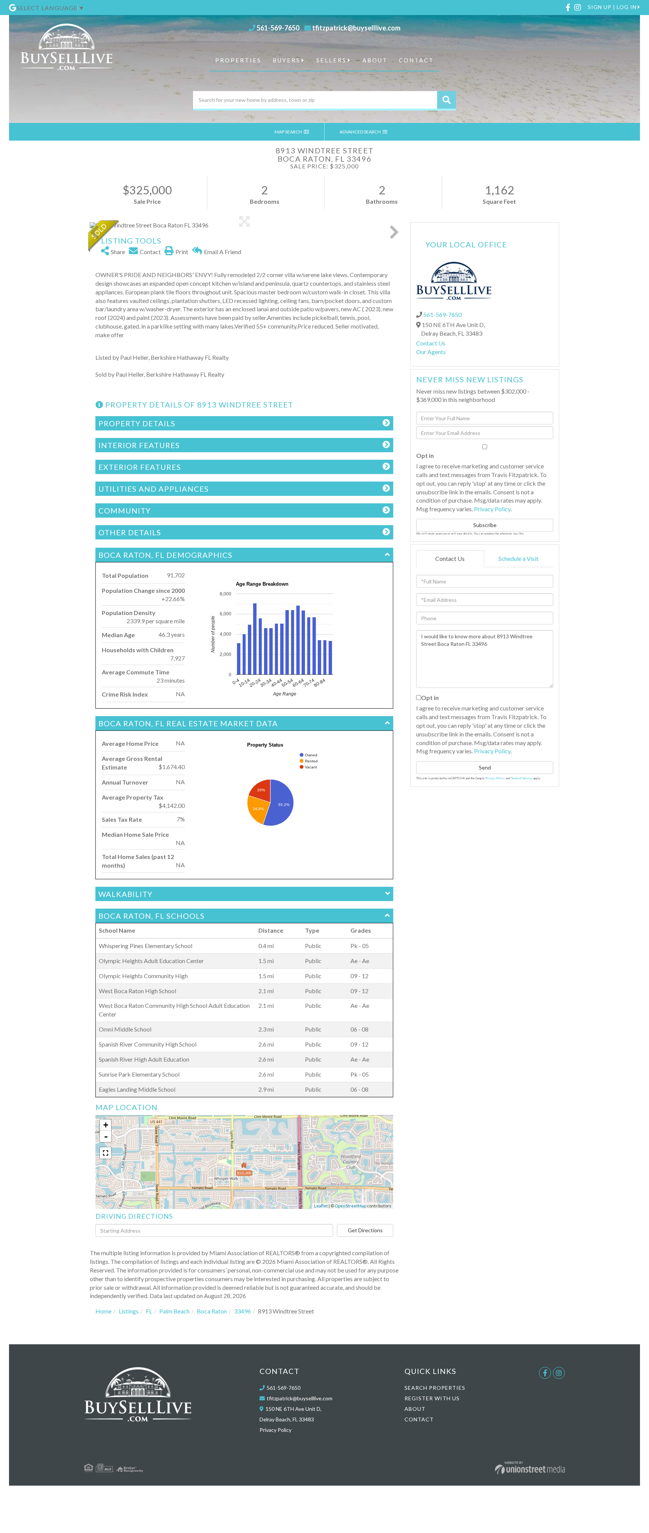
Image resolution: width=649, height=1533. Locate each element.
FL (149, 1311)
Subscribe (485, 525)
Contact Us (430, 343)
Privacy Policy (492, 508)
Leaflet (321, 1205)
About (415, 1409)
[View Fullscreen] (105, 1153)
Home (103, 1311)
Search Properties (434, 1388)
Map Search (289, 132)
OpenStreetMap (350, 1205)
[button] (446, 100)
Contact (419, 1419)
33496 (242, 1311)
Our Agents (431, 351)
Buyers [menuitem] (286, 60)
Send (485, 767)
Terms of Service (521, 778)
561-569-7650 (278, 28)
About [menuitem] (375, 60)
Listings (129, 1311)
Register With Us (432, 1398)
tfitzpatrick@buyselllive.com (356, 28)
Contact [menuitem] (416, 60)
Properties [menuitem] (238, 60)
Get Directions (365, 1230)
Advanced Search (361, 132)
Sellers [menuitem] (331, 60)
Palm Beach (174, 1311)
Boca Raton (212, 1311)
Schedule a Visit (518, 558)
